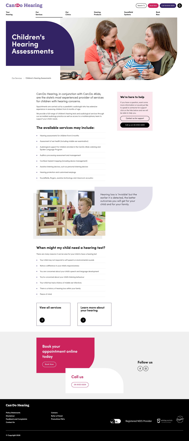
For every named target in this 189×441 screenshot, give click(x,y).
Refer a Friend (57, 416)
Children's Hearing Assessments (38, 78)
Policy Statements (13, 412)
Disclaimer (10, 416)
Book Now (153, 5)
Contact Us (10, 422)
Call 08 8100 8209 (169, 5)
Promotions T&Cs (58, 419)
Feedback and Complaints (16, 419)
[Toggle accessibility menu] (179, 5)
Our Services (17, 78)
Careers (65, 412)
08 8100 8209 (80, 384)
